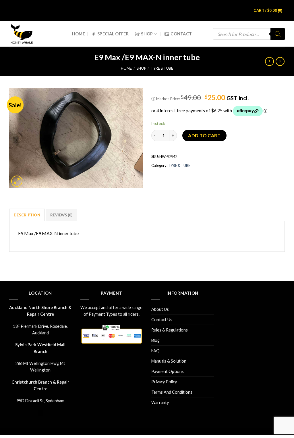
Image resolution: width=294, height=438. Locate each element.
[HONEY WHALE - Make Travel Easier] (25, 34)
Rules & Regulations (169, 329)
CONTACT (181, 33)
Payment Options (167, 371)
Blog (155, 340)
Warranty (160, 402)
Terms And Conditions (171, 392)
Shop (147, 33)
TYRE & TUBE (162, 68)
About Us (160, 309)
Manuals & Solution (168, 361)
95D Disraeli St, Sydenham (40, 400)
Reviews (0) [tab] (61, 215)
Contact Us (161, 319)
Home (78, 33)
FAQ (155, 350)
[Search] (277, 34)
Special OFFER (113, 33)
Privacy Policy (164, 381)
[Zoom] (16, 181)
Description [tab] (27, 215)
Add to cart (204, 135)
